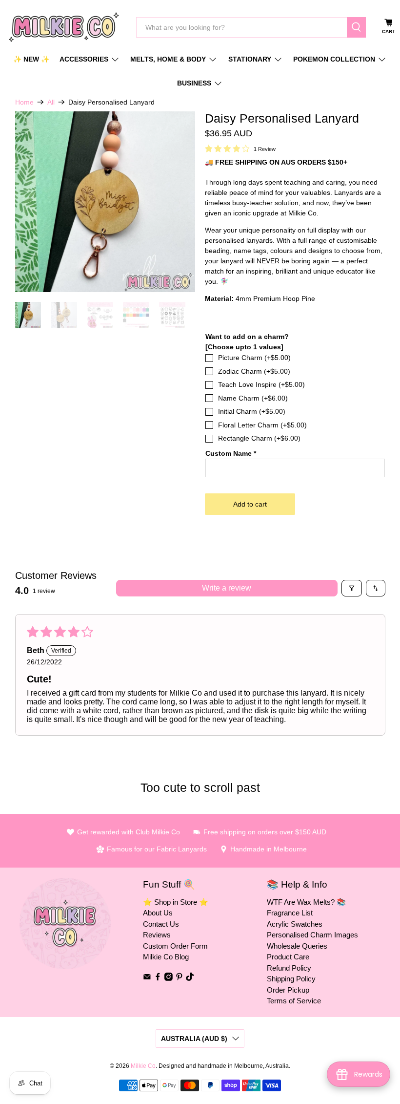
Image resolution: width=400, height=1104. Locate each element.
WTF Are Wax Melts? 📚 (306, 902)
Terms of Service (294, 1001)
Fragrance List (290, 913)
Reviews (157, 935)
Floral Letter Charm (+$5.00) (262, 425)
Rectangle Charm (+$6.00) (259, 438)
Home (24, 102)
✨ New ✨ (31, 59)
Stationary (249, 59)
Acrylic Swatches (294, 924)
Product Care (288, 957)
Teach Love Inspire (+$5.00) (261, 384)
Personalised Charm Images (312, 935)
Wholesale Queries (297, 946)
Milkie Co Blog (166, 957)
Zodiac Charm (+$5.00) (254, 371)
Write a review (226, 588)
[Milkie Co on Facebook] (158, 978)
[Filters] (351, 588)
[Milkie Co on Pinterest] (179, 978)
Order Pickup (288, 990)
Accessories (84, 59)
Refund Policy (289, 968)
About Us (158, 913)
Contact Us (161, 924)
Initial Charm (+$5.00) (251, 411)
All (51, 102)
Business (194, 83)
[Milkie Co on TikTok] (190, 978)
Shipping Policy (291, 979)
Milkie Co (143, 1065)
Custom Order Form (175, 946)
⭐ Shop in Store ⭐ (175, 902)
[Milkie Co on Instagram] (168, 978)
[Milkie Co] (63, 27)
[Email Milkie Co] (147, 978)
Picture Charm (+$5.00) (254, 357)
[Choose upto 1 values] (244, 347)
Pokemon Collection (334, 59)
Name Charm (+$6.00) (253, 398)
